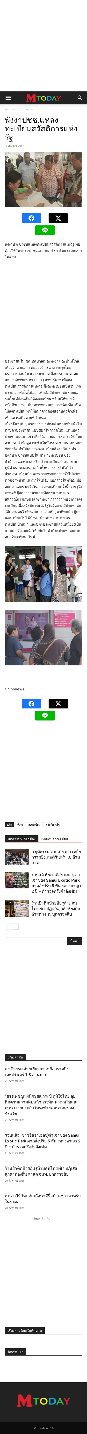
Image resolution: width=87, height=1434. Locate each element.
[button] (8, 97)
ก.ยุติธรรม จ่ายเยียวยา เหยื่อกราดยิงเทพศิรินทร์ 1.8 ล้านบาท (56, 857)
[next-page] (16, 927)
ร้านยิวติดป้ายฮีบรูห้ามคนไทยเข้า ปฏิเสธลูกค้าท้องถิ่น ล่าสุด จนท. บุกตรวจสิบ (55, 909)
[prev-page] (8, 927)
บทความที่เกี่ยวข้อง (22, 839)
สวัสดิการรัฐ (53, 824)
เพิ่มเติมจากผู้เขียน (54, 839)
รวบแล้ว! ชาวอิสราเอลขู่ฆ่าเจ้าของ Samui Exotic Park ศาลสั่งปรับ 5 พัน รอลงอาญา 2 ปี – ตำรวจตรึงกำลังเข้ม (42, 1141)
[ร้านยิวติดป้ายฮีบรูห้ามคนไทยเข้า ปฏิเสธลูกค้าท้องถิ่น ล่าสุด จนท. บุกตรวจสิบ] (17, 908)
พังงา (20, 824)
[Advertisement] (43, 45)
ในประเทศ (26, 109)
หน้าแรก (10, 109)
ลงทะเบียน (34, 824)
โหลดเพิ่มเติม (42, 1219)
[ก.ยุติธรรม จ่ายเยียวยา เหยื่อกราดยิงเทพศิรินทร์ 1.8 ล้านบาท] (17, 857)
